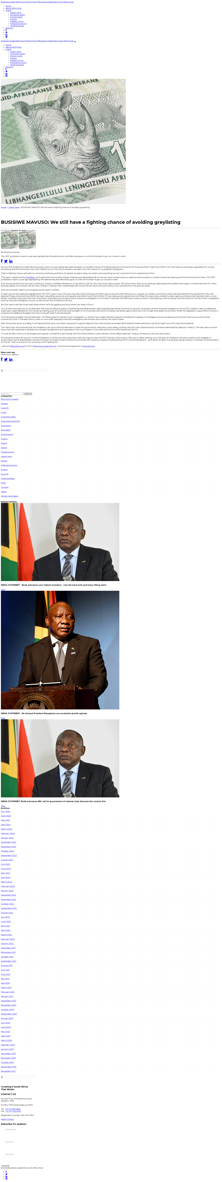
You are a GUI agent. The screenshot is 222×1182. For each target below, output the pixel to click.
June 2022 (6, 921)
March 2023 (6, 882)
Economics (6, 426)
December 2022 (8, 895)
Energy (13, 19)
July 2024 (5, 811)
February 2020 (8, 1045)
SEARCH (28, 394)
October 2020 (7, 1010)
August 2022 (7, 913)
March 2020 (6, 1040)
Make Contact (7, 1119)
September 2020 (9, 1014)
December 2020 (8, 1001)
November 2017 (8, 1071)
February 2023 (8, 886)
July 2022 (5, 917)
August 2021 (7, 965)
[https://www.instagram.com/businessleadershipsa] (6, 1178)
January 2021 (7, 996)
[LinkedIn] (6, 35)
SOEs (3, 483)
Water (4, 492)
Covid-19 (5, 408)
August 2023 (7, 860)
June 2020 (6, 1027)
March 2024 (6, 829)
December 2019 (8, 1054)
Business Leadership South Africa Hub (18, 2)
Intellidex (30, 277)
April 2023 (5, 877)
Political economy (18, 24)
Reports (9, 28)
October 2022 (7, 904)
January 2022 (7, 943)
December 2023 (8, 842)
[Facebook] (2, 262)
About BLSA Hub (13, 8)
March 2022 (6, 935)
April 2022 (5, 930)
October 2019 (7, 1062)
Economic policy (17, 15)
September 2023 (9, 855)
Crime (3, 412)
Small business (17, 26)
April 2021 (5, 983)
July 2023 (5, 864)
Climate (4, 404)
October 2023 (7, 851)
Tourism (4, 487)
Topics (8, 10)
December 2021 (8, 948)
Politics (4, 470)
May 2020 (5, 1032)
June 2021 (5, 974)
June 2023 (6, 869)
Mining (4, 461)
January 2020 (7, 1049)
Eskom (4, 443)
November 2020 (8, 1005)
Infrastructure (16, 21)
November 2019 (8, 1058)
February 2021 (7, 992)
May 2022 (5, 926)
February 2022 (8, 939)
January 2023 (7, 891)
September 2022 (9, 908)
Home (8, 6)
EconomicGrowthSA (10, 421)
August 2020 (7, 1018)
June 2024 (6, 816)
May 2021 (5, 979)
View (3, 590)
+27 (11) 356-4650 (12, 1109)
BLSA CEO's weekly (10, 399)
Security (5, 474)
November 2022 (8, 899)
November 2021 (8, 952)
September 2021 (8, 961)
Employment (16, 17)
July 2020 (5, 1023)
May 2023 (5, 873)
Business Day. (89, 346)
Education (6, 430)
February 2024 (8, 833)
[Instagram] (6, 37)
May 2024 (5, 820)
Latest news (15, 13)
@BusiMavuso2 (17, 346)
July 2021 (5, 970)
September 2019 (8, 1067)
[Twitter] (7, 32)
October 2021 (7, 957)
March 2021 (6, 988)
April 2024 (5, 825)
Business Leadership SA (45, 346)
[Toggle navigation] (75, 41)
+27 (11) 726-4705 (13, 1111)
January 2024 (7, 838)
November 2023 (8, 847)
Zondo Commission (9, 496)
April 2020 (6, 1036)
